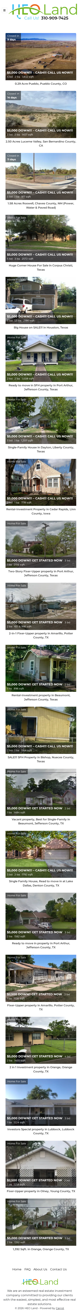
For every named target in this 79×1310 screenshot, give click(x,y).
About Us (40, 1269)
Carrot (60, 1308)
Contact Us (58, 1269)
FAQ (27, 1269)
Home (16, 1269)
